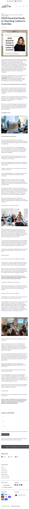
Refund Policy (4, 472)
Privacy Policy (4, 440)
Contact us (3, 469)
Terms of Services (5, 476)
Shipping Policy (4, 474)
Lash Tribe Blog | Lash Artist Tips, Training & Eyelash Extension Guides (12, 15)
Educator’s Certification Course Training (10, 365)
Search (2, 467)
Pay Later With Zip (5, 478)
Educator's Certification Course (9, 403)
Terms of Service (14, 440)
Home (2, 13)
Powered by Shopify (15, 506)
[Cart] (23, 6)
